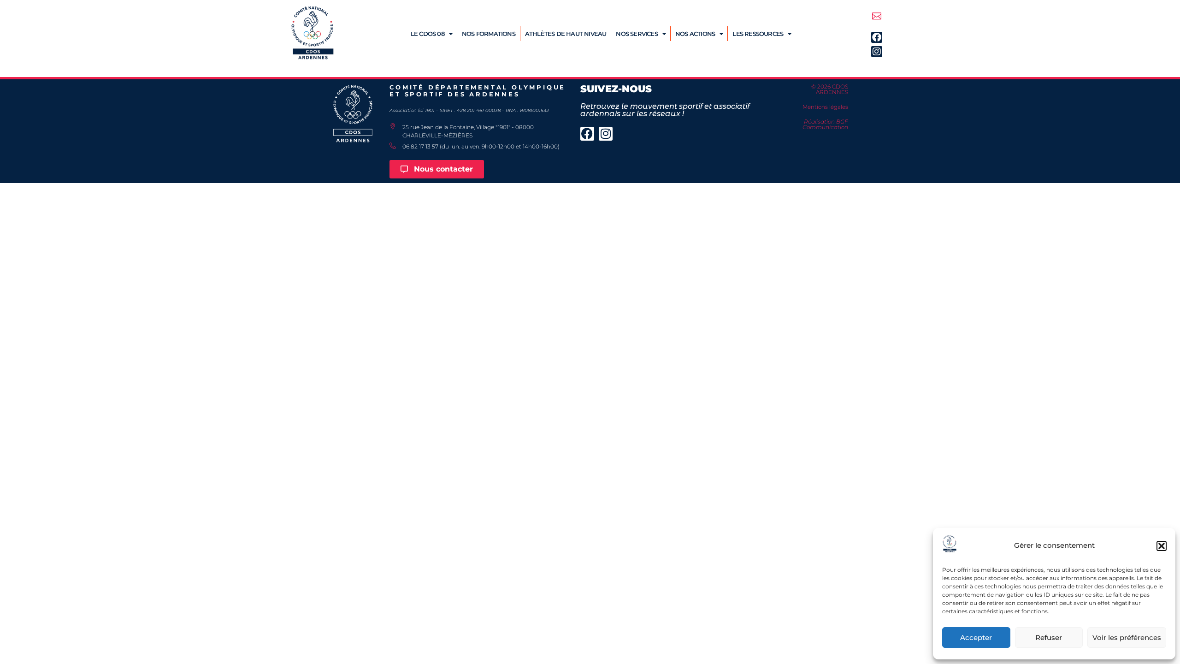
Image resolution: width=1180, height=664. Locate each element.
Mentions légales (825, 106)
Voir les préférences (1126, 637)
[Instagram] (876, 51)
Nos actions (695, 33)
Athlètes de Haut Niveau (566, 33)
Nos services (636, 33)
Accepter (976, 637)
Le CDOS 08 (427, 33)
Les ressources (757, 33)
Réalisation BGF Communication (825, 124)
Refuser (1048, 637)
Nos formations (488, 33)
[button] (1161, 546)
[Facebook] (876, 37)
